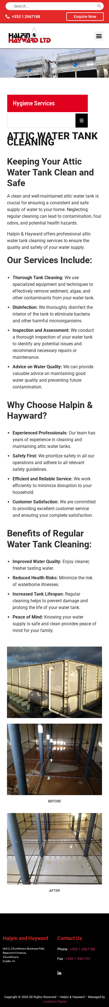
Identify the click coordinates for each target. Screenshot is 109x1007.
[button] (98, 36)
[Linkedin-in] (59, 973)
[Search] (99, 6)
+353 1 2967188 (82, 949)
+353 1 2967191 (78, 959)
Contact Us (69, 938)
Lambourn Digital (55, 1001)
